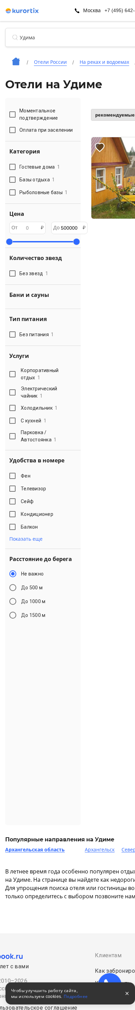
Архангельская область (35, 849)
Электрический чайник (39, 392)
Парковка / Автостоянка (39, 436)
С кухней (33, 420)
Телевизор (33, 488)
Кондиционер (37, 514)
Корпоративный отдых (39, 374)
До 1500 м (33, 615)
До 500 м (32, 587)
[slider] (9, 241)
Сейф (27, 501)
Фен (25, 476)
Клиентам (108, 955)
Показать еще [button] (26, 539)
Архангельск (100, 849)
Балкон (29, 527)
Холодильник (39, 408)
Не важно (32, 574)
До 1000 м (33, 601)
